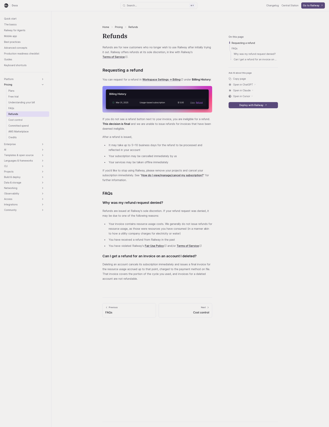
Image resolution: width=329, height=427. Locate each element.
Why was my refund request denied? (132, 203)
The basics (10, 24)
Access (8, 198)
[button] (157, 99)
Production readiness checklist (21, 53)
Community (10, 209)
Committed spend (18, 125)
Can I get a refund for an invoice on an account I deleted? (149, 256)
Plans (11, 90)
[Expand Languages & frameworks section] (42, 160)
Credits (12, 137)
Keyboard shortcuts (15, 65)
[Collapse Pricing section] (42, 84)
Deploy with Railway (251, 105)
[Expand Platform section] (42, 79)
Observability (11, 193)
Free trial (13, 96)
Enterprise (10, 144)
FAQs (11, 108)
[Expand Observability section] (42, 193)
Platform (9, 79)
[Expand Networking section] (42, 188)
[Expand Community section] (42, 210)
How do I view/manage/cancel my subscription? (172, 175)
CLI (6, 166)
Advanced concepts (15, 47)
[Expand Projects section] (42, 171)
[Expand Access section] (42, 199)
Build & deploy (12, 177)
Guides (8, 59)
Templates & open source (19, 155)
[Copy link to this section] (146, 70)
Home (105, 27)
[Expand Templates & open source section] (42, 155)
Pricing (8, 84)
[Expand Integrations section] (42, 204)
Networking (10, 188)
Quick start (10, 18)
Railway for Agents (14, 30)
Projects (9, 171)
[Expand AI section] (42, 149)
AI (5, 149)
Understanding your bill (21, 102)
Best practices (12, 41)
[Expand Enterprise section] (42, 144)
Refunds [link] (133, 27)
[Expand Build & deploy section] (42, 177)
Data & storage (12, 182)
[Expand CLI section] (42, 166)
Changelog (272, 5)
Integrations (11, 204)
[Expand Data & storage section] (42, 182)
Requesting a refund (122, 70)
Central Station (290, 5)
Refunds (13, 114)
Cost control (15, 119)
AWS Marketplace (18, 131)
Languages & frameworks (18, 160)
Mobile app (10, 36)
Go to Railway (311, 5)
